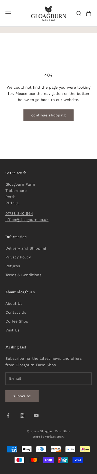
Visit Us (12, 330)
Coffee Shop (16, 321)
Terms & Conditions (23, 275)
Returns (12, 266)
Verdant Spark (55, 436)
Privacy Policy (18, 257)
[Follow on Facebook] (8, 415)
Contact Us (15, 312)
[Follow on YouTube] (36, 415)
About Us (13, 303)
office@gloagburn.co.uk (26, 219)
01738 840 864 (19, 213)
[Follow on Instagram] (22, 415)
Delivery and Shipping (25, 248)
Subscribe (22, 396)
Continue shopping (48, 115)
